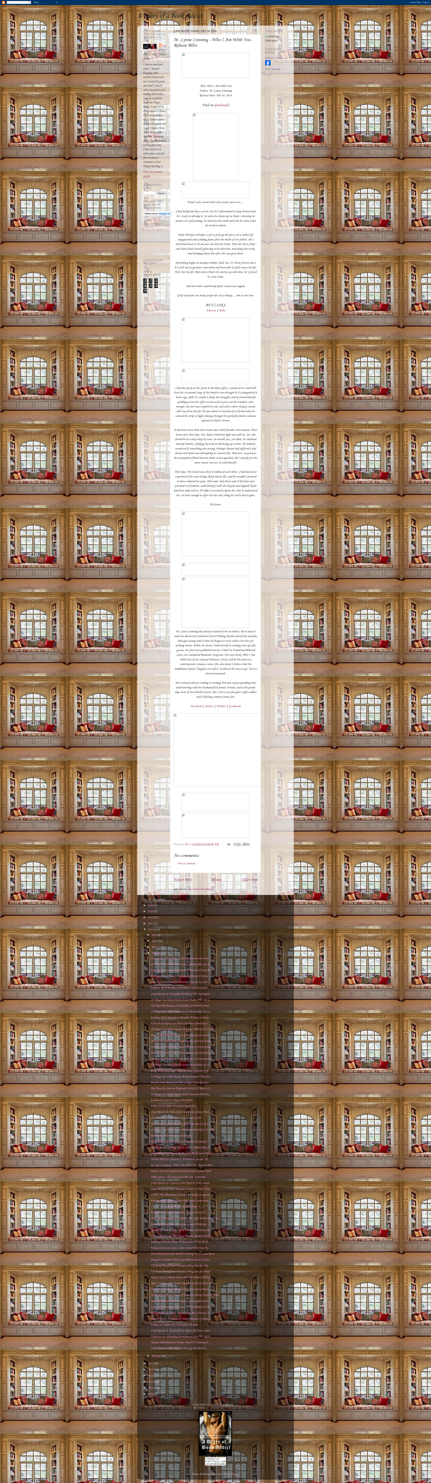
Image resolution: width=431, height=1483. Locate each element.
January (156, 1356)
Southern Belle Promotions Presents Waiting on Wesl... (180, 1017)
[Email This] (235, 844)
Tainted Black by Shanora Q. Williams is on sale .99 (179, 1159)
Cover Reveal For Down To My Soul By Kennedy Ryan (181, 1153)
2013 (151, 1375)
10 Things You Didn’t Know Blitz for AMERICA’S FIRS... (183, 1029)
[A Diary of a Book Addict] (215, 1455)
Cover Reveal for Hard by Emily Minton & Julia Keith (180, 1189)
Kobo (222, 310)
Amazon (211, 310)
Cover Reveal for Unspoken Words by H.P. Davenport (180, 994)
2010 (151, 1394)
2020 (151, 905)
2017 (151, 923)
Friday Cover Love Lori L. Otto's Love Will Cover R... (180, 1248)
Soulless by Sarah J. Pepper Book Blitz (172, 1100)
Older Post (249, 880)
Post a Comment (186, 863)
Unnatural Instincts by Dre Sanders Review (174, 1324)
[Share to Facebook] (244, 844)
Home (216, 880)
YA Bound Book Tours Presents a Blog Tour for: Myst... (181, 1271)
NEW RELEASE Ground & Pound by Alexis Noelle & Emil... (186, 1295)
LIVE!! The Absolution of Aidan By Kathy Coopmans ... (181, 1194)
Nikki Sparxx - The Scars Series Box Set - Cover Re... (179, 1177)
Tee (164, 46)
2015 (151, 1363)
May (154, 935)
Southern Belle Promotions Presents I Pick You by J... (179, 988)
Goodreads (221, 105)
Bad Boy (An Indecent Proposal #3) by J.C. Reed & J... (181, 1088)
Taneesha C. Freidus (273, 58)
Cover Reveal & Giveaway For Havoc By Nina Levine (180, 1330)
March (155, 947)
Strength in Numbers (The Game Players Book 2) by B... (181, 1259)
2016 (151, 929)
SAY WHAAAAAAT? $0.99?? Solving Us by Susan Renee (182, 1254)
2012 (151, 1382)
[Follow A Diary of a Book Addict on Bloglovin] (157, 215)
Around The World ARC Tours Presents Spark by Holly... (181, 1236)
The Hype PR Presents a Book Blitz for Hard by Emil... (181, 1005)
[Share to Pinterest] (248, 844)
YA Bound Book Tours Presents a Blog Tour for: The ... (181, 1265)
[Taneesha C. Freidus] (268, 64)
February (157, 953)
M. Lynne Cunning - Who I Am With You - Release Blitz (182, 1165)
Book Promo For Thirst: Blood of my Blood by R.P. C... (181, 1313)
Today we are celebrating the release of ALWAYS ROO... (181, 1336)
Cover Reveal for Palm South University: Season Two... (181, 1112)
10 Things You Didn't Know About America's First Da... (181, 1076)
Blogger (234, 1474)
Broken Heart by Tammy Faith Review (171, 1135)
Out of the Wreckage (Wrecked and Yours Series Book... (180, 1289)
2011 (151, 1388)
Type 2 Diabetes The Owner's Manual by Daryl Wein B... (181, 1283)
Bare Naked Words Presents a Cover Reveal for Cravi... (181, 1035)
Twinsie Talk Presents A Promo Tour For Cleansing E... (180, 1342)
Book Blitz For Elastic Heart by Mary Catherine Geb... (180, 1070)
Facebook (195, 706)
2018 (151, 917)
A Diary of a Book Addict (170, 16)
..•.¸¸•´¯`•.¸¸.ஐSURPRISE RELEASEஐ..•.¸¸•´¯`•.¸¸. (181, 1206)
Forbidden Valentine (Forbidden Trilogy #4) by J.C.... (179, 1212)
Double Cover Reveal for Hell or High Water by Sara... (180, 1082)
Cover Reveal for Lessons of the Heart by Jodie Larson (180, 1183)
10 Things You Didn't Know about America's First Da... (181, 1094)
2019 (151, 911)
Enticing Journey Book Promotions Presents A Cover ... (180, 982)
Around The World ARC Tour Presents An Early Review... (182, 1059)
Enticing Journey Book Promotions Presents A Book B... (181, 970)
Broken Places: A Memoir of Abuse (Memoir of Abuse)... (181, 1319)
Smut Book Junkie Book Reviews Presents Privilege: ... (180, 1224)
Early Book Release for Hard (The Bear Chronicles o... (180, 1023)
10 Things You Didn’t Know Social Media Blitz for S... (181, 964)
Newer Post (182, 880)
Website (221, 706)
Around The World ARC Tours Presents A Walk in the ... (181, 1230)
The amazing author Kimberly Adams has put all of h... (180, 1124)
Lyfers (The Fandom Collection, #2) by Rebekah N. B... (181, 1307)
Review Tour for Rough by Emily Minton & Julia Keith (181, 1171)
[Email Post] (228, 844)
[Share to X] (241, 844)
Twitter (208, 706)
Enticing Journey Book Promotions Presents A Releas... (180, 976)
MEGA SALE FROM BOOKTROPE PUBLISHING (180, 1277)
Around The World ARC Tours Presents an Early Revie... (181, 1041)
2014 (151, 1369)
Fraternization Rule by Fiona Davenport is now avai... (180, 1200)
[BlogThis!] (238, 844)
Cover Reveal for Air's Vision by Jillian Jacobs (176, 1118)
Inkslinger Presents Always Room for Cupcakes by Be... (180, 1301)
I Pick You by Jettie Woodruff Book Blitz (173, 1106)
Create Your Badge (273, 69)
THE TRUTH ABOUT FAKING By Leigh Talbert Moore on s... (186, 1218)
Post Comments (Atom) (200, 889)
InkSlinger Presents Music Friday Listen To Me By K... (180, 1242)
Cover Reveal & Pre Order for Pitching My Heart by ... (180, 1348)
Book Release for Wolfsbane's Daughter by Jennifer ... (180, 1141)
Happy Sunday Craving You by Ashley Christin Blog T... (181, 1147)
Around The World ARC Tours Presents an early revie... (180, 958)
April (155, 941)
